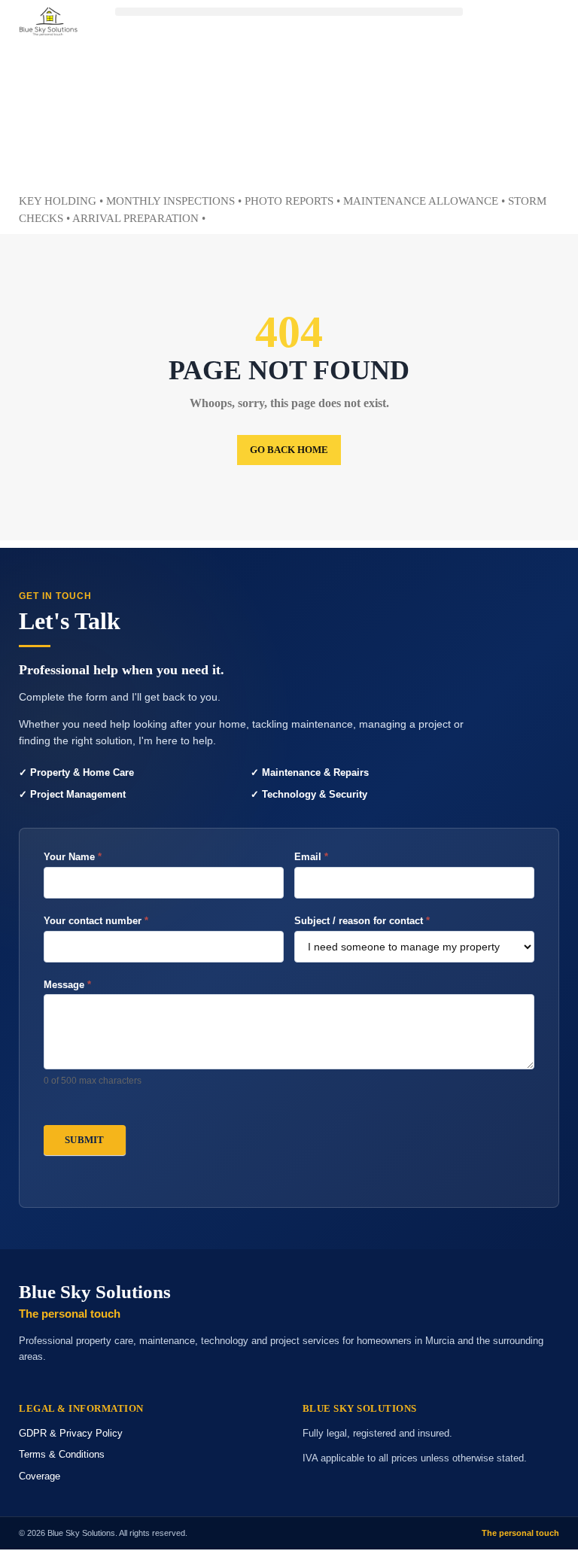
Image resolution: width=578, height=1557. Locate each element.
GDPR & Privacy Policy (71, 1433)
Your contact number (96, 920)
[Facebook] (519, 26)
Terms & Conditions (62, 1454)
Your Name (73, 856)
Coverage (39, 1476)
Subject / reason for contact (362, 920)
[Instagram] (519, 111)
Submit (85, 1139)
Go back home (289, 449)
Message (67, 984)
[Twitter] (519, 69)
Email (311, 856)
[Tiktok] (519, 154)
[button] (289, 12)
